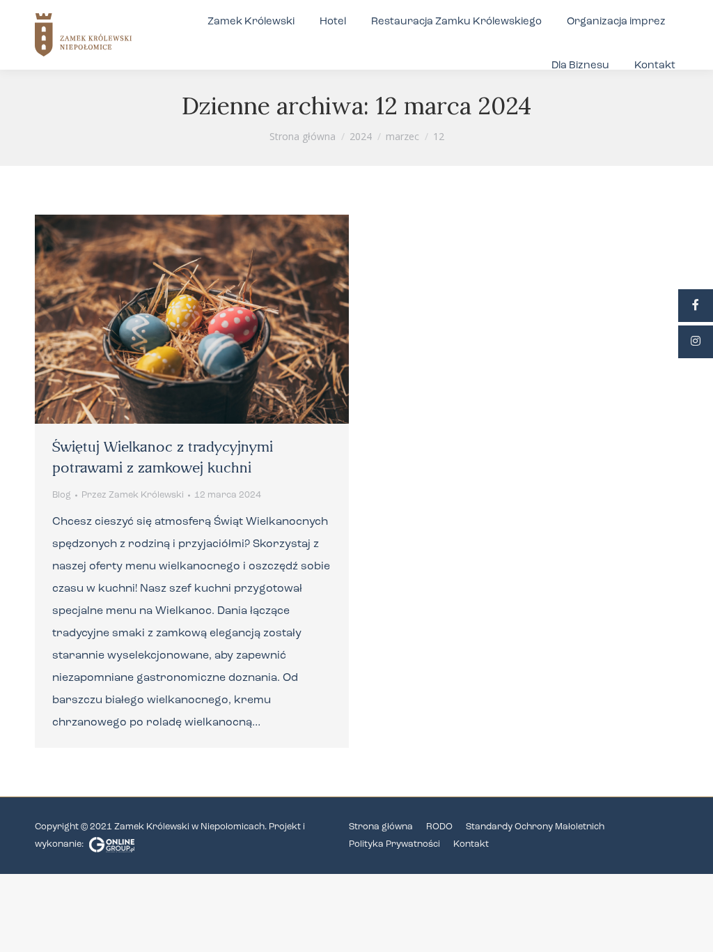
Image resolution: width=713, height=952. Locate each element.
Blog (61, 495)
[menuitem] (251, 22)
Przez (132, 495)
